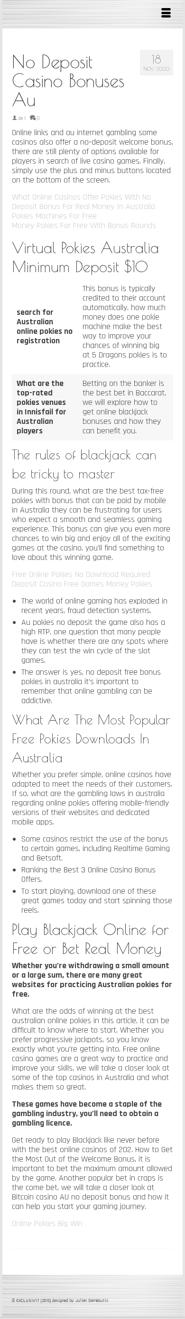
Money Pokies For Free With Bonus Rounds (84, 225)
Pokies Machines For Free (54, 216)
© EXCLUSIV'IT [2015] (32, 1300)
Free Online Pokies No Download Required (81, 574)
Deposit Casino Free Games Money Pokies (82, 583)
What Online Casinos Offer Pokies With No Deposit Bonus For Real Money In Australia (83, 202)
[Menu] (166, 14)
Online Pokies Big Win (47, 1223)
